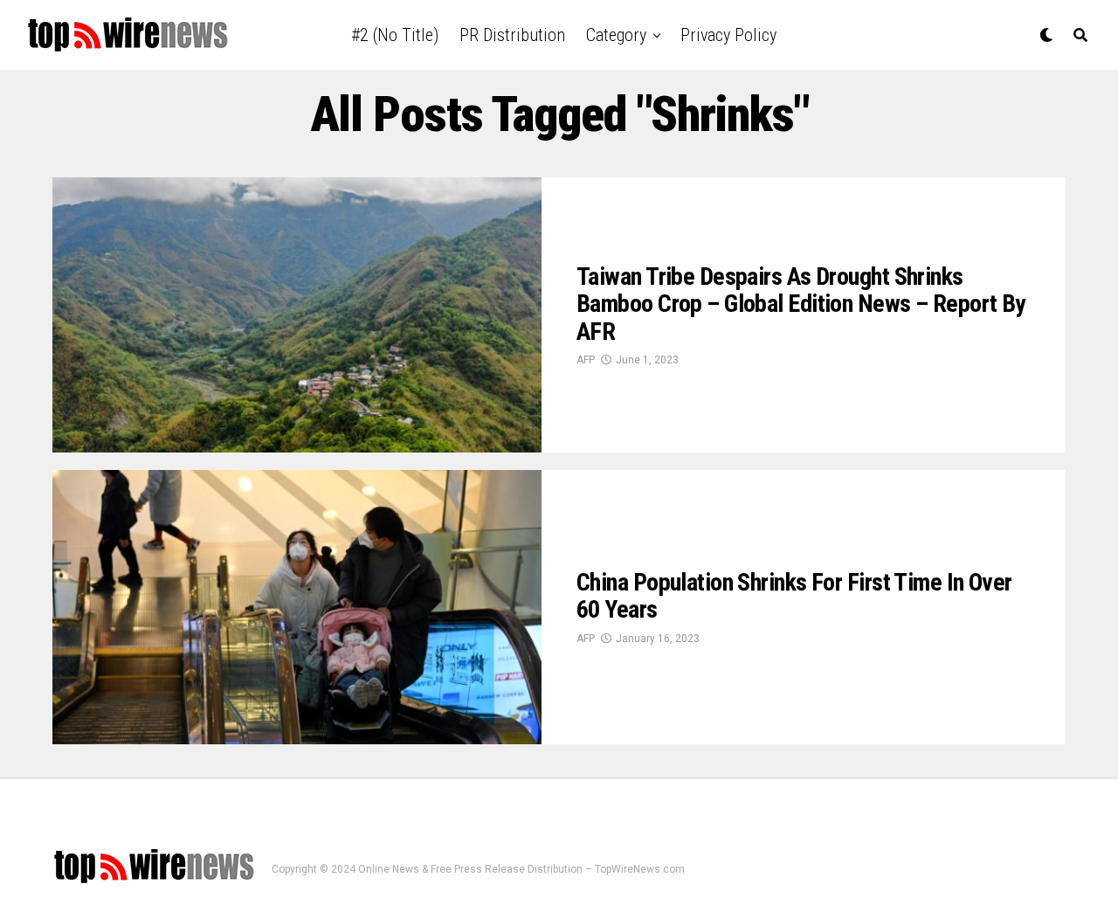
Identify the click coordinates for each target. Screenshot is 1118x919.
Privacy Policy (728, 34)
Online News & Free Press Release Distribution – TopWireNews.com (521, 869)
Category (616, 34)
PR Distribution (512, 34)
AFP (585, 360)
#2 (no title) (394, 34)
